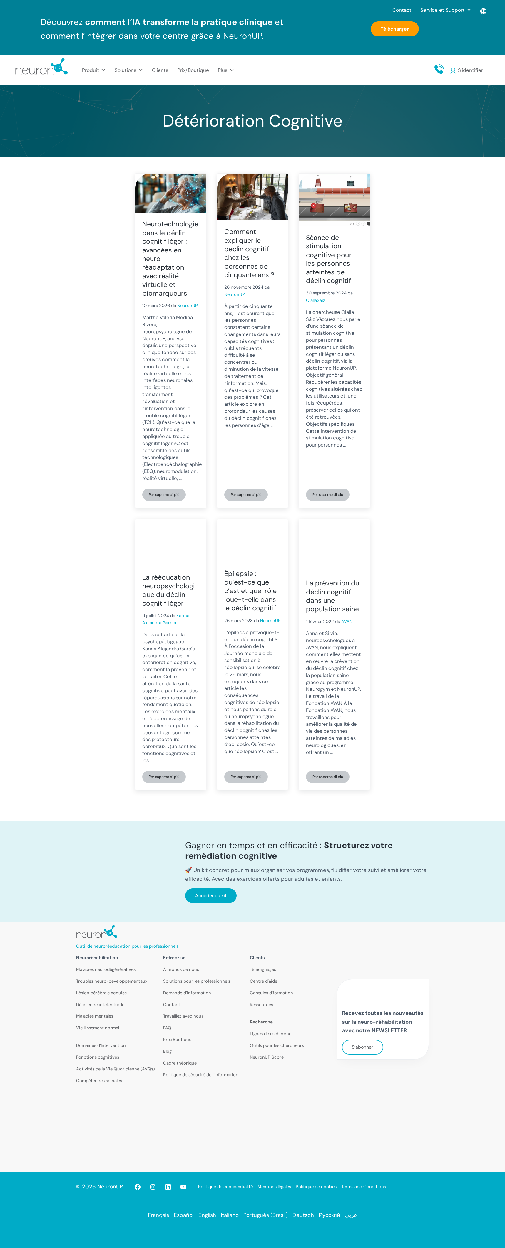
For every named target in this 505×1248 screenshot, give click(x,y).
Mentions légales (274, 1187)
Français (158, 1215)
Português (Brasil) (265, 1215)
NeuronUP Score (267, 1057)
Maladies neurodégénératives (106, 969)
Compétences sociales (99, 1081)
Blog (167, 1051)
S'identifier (470, 70)
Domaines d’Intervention (101, 1045)
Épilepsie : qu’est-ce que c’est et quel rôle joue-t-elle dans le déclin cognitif (250, 591)
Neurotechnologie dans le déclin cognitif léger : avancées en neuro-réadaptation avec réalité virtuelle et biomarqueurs (170, 258)
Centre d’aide (263, 981)
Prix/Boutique (193, 70)
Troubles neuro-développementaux (111, 981)
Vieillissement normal (97, 1028)
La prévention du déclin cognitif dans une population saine (332, 596)
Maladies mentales (94, 1016)
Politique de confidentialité (225, 1187)
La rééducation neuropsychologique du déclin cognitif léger (168, 590)
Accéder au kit (211, 895)
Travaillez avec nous (183, 1016)
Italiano (230, 1215)
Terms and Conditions (363, 1187)
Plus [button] (223, 70)
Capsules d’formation (271, 993)
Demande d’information (187, 993)
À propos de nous (181, 969)
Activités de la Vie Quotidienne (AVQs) (115, 1069)
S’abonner (362, 1047)
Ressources (261, 1005)
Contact (402, 10)
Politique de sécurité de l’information (200, 1075)
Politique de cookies (316, 1187)
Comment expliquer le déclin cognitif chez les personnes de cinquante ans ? (249, 253)
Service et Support (442, 10)
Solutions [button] (125, 70)
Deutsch (303, 1215)
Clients (160, 70)
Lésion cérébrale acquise (101, 993)
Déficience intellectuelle (100, 1005)
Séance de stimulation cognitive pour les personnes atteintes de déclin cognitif (329, 259)
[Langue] (483, 10)
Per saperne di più (167, 495)
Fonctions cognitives (97, 1057)
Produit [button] (90, 70)
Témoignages (263, 969)
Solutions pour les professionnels (196, 981)
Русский (329, 1215)
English (207, 1215)
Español (184, 1215)
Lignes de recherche (270, 1034)
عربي (351, 1215)
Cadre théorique (180, 1063)
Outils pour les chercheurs (277, 1045)
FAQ (167, 1028)
